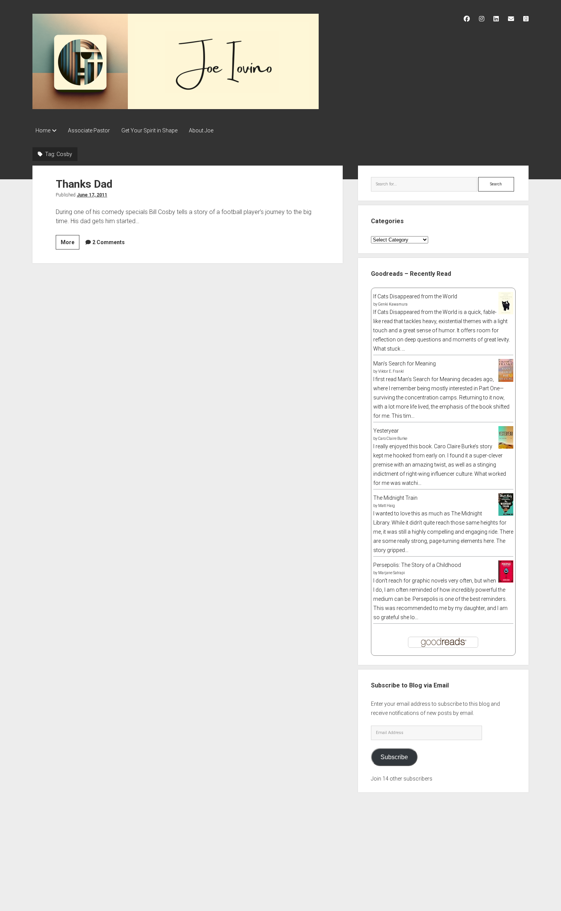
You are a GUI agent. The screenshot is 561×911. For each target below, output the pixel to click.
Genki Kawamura (393, 304)
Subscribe (394, 757)
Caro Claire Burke (392, 438)
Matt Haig (386, 506)
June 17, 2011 (92, 195)
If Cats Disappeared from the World (415, 296)
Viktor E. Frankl (391, 371)
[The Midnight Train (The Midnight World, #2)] (505, 514)
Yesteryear (386, 431)
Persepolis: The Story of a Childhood (417, 565)
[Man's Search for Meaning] (505, 380)
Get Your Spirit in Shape (149, 130)
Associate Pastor (89, 130)
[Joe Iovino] (175, 106)
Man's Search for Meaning (404, 364)
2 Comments (108, 242)
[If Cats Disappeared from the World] (505, 312)
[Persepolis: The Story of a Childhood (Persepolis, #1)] (505, 581)
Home (42, 130)
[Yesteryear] (505, 447)
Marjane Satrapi (391, 573)
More (70, 244)
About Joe (201, 130)
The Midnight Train (395, 498)
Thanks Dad (84, 184)
